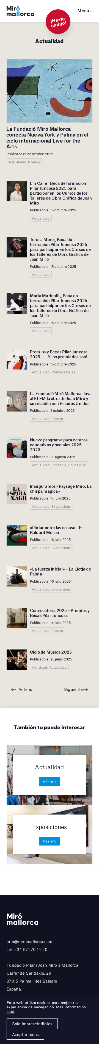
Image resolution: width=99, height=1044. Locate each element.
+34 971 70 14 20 (31, 949)
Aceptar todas (25, 1034)
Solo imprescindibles (32, 1023)
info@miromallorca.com (30, 941)
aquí (10, 1011)
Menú (83, 10)
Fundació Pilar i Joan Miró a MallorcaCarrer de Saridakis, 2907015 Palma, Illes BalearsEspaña (42, 977)
